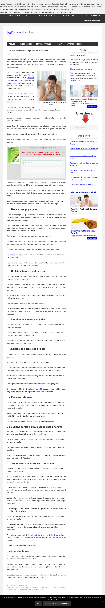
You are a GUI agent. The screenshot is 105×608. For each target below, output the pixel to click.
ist (52, 587)
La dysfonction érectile (15, 107)
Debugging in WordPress (18, 9)
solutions (31, 589)
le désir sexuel (28, 343)
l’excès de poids (36, 389)
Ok (38, 604)
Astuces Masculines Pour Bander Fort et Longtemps (21, 34)
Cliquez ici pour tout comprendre (81, 69)
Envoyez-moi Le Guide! (43, 170)
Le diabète (11, 255)
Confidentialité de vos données (57, 604)
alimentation (29, 587)
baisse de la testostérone (24, 295)
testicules (41, 303)
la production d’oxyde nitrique (51, 487)
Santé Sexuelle (21, 585)
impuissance (46, 587)
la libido (54, 564)
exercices (37, 587)
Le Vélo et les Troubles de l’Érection (82, 184)
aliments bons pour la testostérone (44, 535)
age (17, 587)
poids (55, 587)
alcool (21, 587)
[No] (102, 601)
